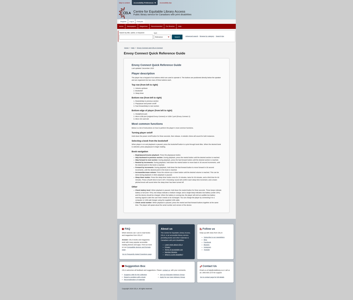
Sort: (155, 33)
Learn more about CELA (174, 245)
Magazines (144, 26)
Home (121, 26)
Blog (205, 240)
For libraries (170, 26)
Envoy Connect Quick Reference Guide (154, 53)
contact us (166, 270)
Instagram (207, 247)
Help (179, 26)
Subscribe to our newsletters (214, 237)
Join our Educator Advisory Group (172, 275)
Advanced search (191, 36)
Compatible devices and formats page (136, 248)
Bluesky (207, 245)
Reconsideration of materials (134, 279)
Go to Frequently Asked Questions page (137, 254)
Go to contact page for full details (212, 277)
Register (123, 21)
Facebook (207, 242)
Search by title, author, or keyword (131, 33)
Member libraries (171, 252)
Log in (131, 21)
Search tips (220, 36)
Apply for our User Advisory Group (172, 277)
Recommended (156, 26)
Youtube (207, 250)
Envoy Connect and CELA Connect (150, 48)
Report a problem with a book (135, 277)
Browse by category (207, 36)
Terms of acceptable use (174, 250)
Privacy (167, 247)
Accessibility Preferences (143, 3)
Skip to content (124, 3)
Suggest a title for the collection (135, 275)
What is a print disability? (174, 255)
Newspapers (131, 26)
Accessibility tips (166, 3)
